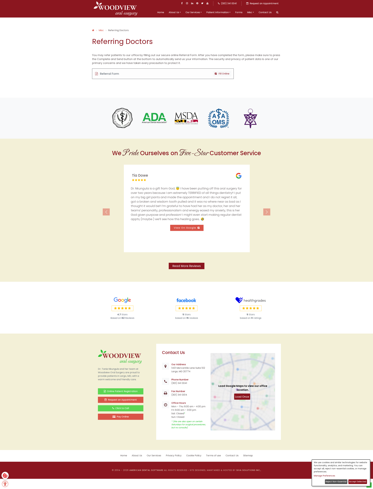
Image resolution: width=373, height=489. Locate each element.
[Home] (93, 30)
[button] (277, 12)
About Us (137, 455)
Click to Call (122, 408)
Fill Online (223, 73)
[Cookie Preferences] (5, 475)
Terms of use (213, 455)
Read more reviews (186, 266)
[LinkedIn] (192, 3)
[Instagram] (187, 3)
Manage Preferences (324, 475)
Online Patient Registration (122, 391)
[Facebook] (182, 3)
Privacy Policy (174, 455)
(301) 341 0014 (179, 394)
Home (160, 12)
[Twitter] (202, 3)
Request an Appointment (122, 399)
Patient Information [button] (217, 12)
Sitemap (248, 455)
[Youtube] (207, 3)
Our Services (154, 455)
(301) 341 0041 (228, 3)
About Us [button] (174, 12)
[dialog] (341, 473)
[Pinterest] (197, 3)
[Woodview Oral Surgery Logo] (115, 8)
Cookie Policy (193, 455)
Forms (238, 12)
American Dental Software (146, 470)
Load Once (242, 396)
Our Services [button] (192, 12)
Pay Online (122, 416)
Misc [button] (249, 12)
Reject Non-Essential (336, 481)
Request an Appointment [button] (264, 3)
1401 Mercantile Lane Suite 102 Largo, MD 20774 (188, 369)
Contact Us (265, 12)
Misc (101, 30)
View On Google (185, 227)
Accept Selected (357, 481)
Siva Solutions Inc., (248, 470)
